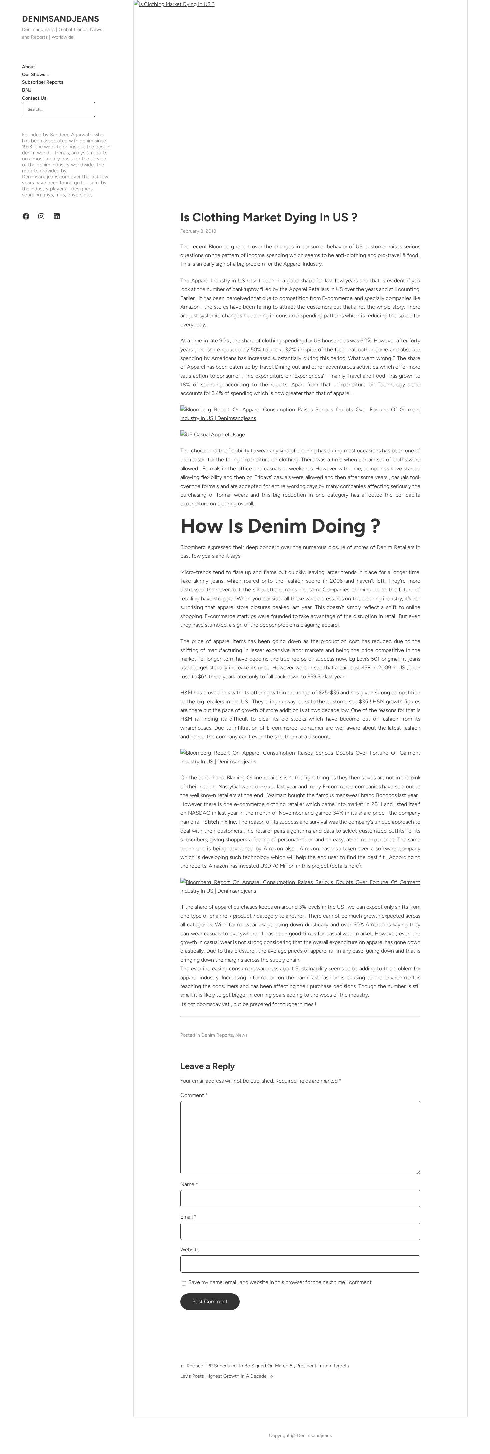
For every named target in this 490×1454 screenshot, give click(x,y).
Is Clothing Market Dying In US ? (268, 217)
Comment (194, 1095)
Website (190, 1249)
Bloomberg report (230, 246)
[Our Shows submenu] (48, 74)
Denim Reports (217, 1035)
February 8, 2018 (198, 231)
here (353, 866)
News (241, 1035)
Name (189, 1184)
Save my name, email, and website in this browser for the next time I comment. (280, 1282)
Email (188, 1217)
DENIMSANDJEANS (60, 19)
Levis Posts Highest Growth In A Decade (223, 1376)
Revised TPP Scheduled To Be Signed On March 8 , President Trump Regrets (268, 1366)
